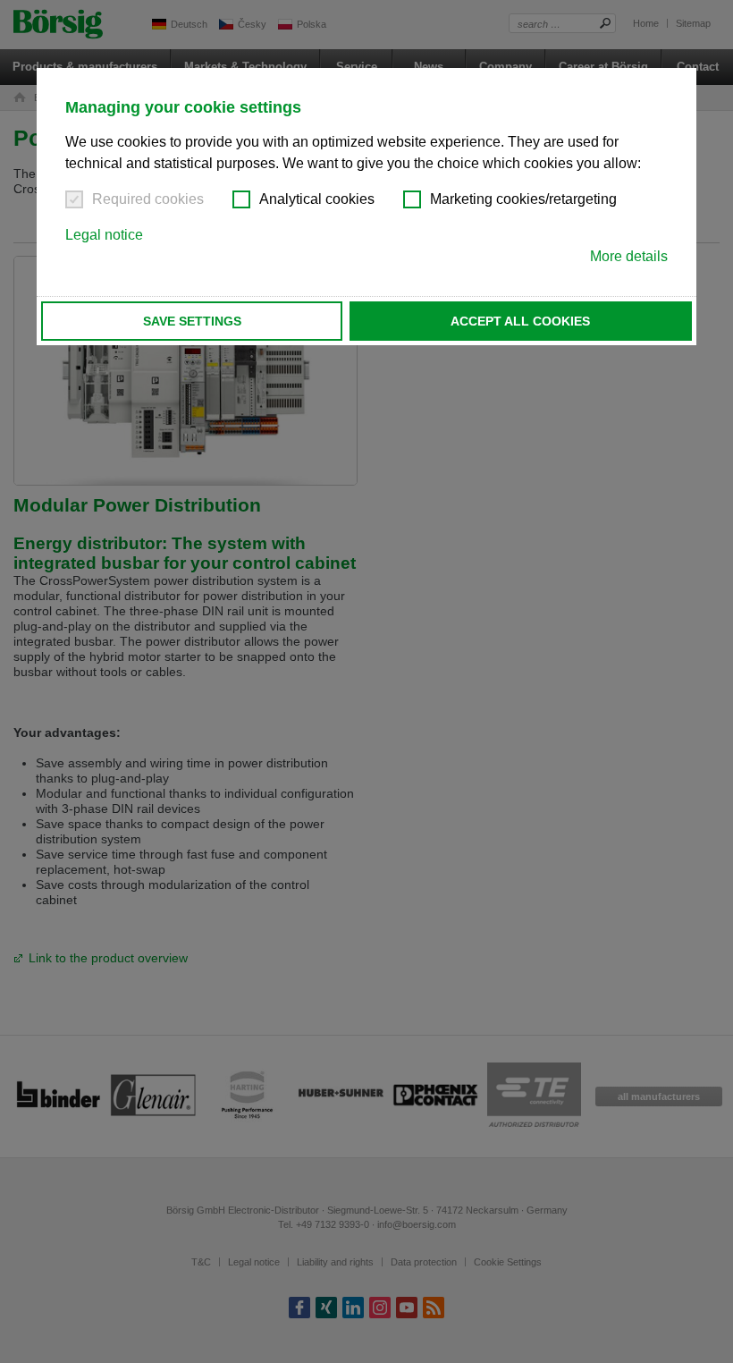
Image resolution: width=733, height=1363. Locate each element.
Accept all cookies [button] (520, 321)
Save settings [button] (192, 321)
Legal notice (104, 234)
